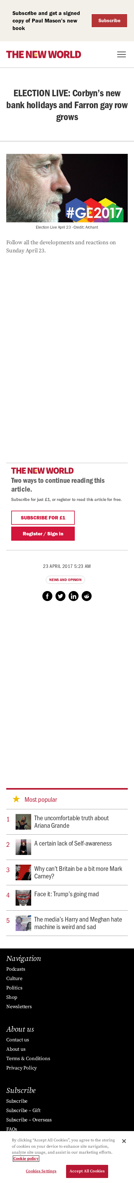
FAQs (11, 1129)
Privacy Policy (21, 1068)
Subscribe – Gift (23, 1110)
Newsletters (19, 1007)
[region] (67, 1157)
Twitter (60, 596)
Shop (11, 997)
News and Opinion (65, 580)
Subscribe (109, 20)
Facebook (47, 596)
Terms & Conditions (28, 1058)
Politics (14, 988)
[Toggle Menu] (121, 54)
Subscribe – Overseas (29, 1120)
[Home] (43, 54)
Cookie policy (26, 1158)
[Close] (124, 1141)
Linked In (74, 596)
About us (15, 1049)
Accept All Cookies (87, 1171)
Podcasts (15, 969)
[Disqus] (67, 688)
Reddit (87, 596)
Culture (14, 978)
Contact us (17, 1040)
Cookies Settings (41, 1171)
